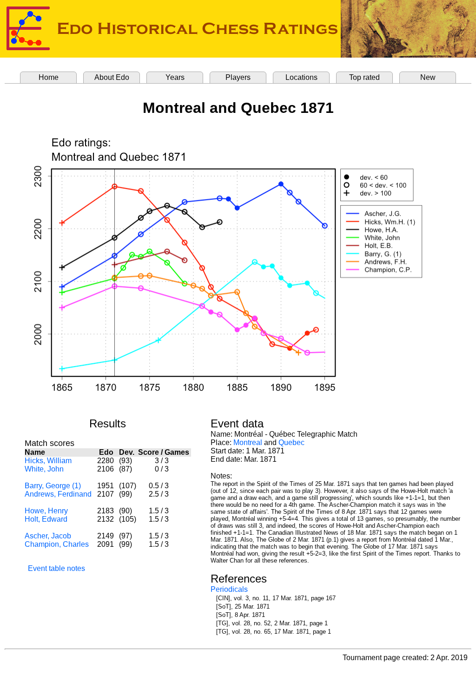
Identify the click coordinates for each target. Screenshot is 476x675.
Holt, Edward (46, 519)
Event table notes (56, 568)
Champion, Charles (57, 544)
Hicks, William (48, 461)
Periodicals (229, 589)
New (428, 77)
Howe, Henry (46, 511)
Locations (301, 77)
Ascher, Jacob (48, 536)
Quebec (291, 442)
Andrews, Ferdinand (58, 494)
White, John (44, 469)
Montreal (247, 442)
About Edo (111, 77)
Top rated (364, 77)
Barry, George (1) (53, 486)
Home (49, 77)
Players (238, 77)
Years (175, 77)
